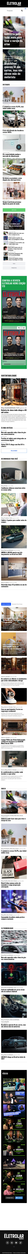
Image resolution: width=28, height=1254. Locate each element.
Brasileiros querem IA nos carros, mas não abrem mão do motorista (13, 70)
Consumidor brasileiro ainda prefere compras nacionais (13, 918)
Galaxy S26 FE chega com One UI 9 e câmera (12, 445)
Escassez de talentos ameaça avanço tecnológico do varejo (15, 258)
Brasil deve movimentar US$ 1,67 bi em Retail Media (16, 254)
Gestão (16, 27)
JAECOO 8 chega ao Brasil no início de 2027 (13, 1058)
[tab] (14, 210)
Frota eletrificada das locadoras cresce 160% (13, 131)
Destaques (10, 27)
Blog (5, 27)
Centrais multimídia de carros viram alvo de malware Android (12, 990)
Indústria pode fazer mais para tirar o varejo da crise (13, 39)
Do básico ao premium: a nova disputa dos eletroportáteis (12, 179)
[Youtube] (16, 1243)
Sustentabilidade (10, 408)
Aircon (3, 770)
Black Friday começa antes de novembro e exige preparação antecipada (15, 249)
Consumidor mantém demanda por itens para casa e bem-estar (14, 620)
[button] (25, 8)
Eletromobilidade (18, 56)
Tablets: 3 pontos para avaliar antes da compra (13, 521)
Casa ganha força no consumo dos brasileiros (12, 647)
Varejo (6, 29)
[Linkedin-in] (12, 1243)
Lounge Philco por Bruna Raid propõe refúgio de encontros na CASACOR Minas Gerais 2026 (13, 741)
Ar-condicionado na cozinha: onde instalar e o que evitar (12, 773)
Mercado (20, 27)
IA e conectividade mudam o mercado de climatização (12, 155)
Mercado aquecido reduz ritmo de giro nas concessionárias (13, 433)
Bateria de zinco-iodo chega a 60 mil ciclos (14, 411)
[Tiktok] (20, 1243)
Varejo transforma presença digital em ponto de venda (12, 203)
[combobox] (14, 11)
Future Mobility (8, 58)
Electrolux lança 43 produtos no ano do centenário (14, 585)
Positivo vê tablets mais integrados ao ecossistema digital (13, 226)
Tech (17, 408)
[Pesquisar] (22, 11)
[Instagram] (7, 1243)
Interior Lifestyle (11, 616)
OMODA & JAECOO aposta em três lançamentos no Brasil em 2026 (11, 553)
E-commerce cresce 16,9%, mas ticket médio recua (13, 107)
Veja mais (14, 450)
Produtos (6, 518)
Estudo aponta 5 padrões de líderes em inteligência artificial (16, 238)
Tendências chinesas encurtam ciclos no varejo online (13, 489)
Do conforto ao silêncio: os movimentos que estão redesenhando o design (14, 679)
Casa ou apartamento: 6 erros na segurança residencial (12, 710)
